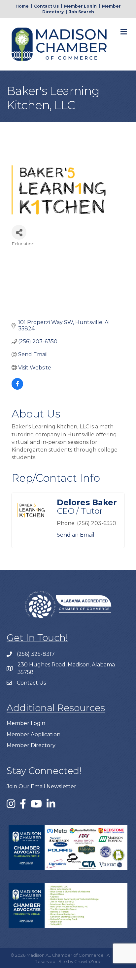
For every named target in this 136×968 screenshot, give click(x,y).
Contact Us (46, 6)
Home (22, 6)
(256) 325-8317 (36, 654)
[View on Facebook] (17, 388)
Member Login (80, 6)
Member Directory (31, 745)
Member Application (33, 734)
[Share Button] (19, 232)
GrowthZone (88, 961)
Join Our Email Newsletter (41, 786)
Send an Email (75, 535)
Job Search (81, 11)
